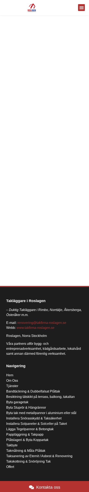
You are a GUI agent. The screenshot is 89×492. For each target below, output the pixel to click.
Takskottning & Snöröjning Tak (28, 461)
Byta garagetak (17, 402)
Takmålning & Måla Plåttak (25, 450)
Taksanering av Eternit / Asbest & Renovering (39, 456)
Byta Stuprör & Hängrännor (26, 407)
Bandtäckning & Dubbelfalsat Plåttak (33, 391)
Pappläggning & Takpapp (24, 434)
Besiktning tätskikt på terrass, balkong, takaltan (40, 396)
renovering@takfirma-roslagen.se (41, 322)
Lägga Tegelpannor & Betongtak (30, 429)
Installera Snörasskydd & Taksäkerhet (33, 418)
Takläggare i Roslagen (26, 301)
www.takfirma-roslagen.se (35, 327)
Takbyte (12, 445)
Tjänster (12, 386)
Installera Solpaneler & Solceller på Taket (36, 423)
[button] (81, 7)
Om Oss (12, 380)
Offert (10, 467)
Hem (9, 375)
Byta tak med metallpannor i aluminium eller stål (41, 413)
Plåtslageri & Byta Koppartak (27, 440)
